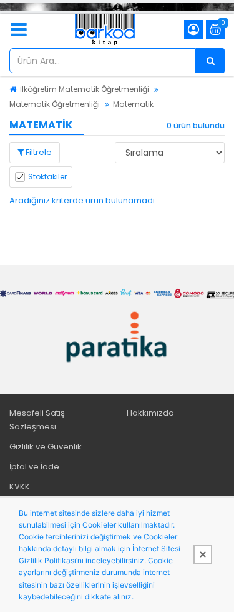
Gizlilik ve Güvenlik (45, 447)
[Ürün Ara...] (210, 60)
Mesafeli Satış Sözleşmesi (37, 420)
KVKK (19, 487)
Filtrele (38, 152)
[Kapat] (202, 554)
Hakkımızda (150, 413)
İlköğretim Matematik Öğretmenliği (84, 89)
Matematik (133, 104)
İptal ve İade (34, 467)
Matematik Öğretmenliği (54, 104)
